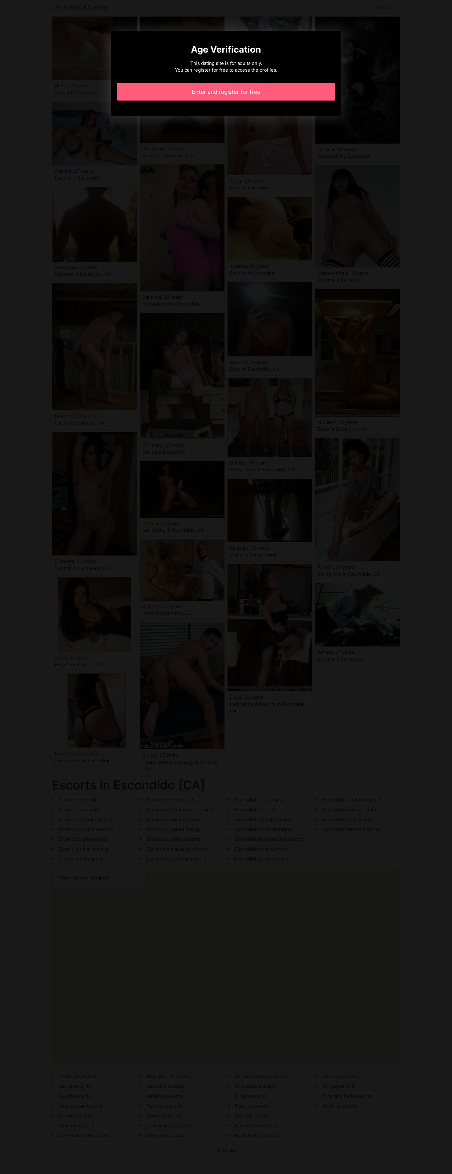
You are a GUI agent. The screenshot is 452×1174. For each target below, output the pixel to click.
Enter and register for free (226, 92)
